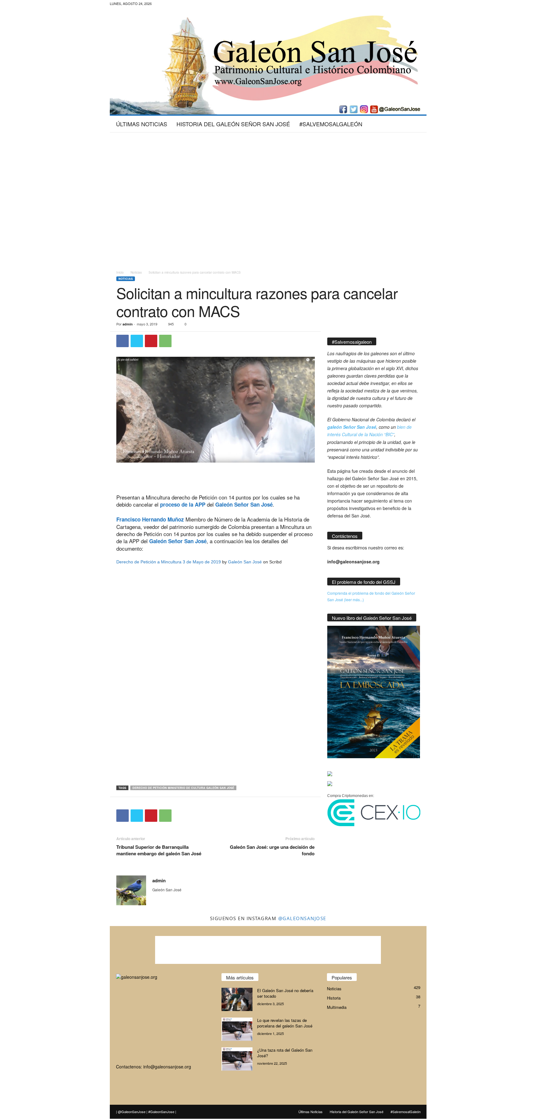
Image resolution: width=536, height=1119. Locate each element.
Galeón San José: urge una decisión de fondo (272, 850)
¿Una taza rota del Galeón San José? (284, 1053)
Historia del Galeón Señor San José (233, 124)
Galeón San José (245, 561)
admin (128, 324)
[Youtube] (204, 4)
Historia (334, 998)
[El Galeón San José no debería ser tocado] (236, 999)
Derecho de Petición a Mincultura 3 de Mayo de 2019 (168, 561)
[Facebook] (175, 4)
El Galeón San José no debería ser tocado (285, 993)
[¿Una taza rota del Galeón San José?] (236, 1059)
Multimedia (336, 1007)
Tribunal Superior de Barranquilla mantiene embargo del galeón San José (158, 850)
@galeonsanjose (302, 918)
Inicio (120, 272)
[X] (194, 4)
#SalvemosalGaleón (330, 124)
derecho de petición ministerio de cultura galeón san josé (183, 788)
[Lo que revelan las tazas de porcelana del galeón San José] (236, 1029)
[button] (417, 124)
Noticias (136, 272)
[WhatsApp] (165, 341)
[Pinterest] (151, 341)
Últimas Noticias (141, 124)
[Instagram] (185, 4)
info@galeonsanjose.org (167, 1066)
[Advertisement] (268, 152)
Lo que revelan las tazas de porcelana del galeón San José (284, 1023)
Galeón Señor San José (244, 504)
